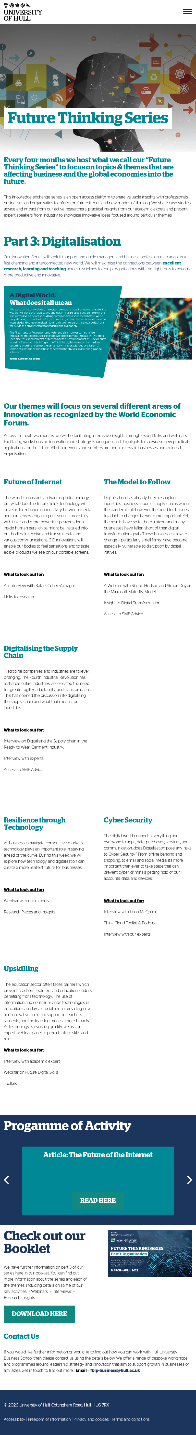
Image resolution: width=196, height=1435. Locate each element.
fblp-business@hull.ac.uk (115, 1370)
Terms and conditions (131, 1419)
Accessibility (14, 1419)
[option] (98, 1180)
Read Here (98, 1201)
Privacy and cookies (91, 1419)
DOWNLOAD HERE (39, 1314)
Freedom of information (49, 1419)
